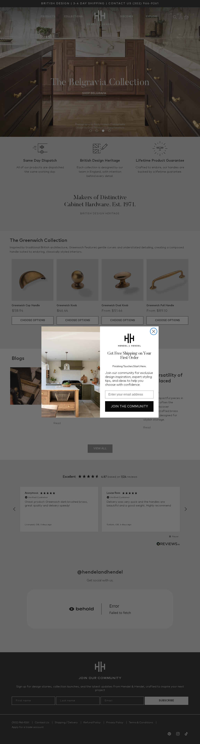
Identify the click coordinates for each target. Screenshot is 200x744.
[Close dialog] (153, 331)
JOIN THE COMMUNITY (129, 406)
